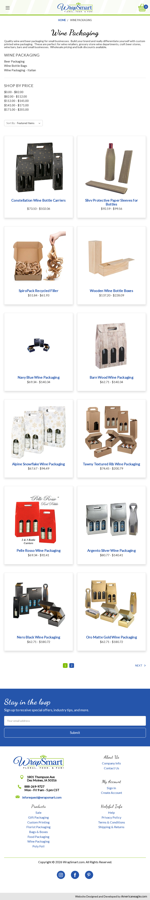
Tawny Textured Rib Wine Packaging (111, 464)
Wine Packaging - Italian (20, 70)
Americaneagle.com (134, 896)
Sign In (111, 788)
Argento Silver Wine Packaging (111, 550)
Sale (38, 812)
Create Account (111, 792)
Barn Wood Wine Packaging (111, 377)
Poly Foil (38, 846)
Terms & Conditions (111, 822)
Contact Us (111, 768)
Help (111, 812)
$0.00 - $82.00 (13, 92)
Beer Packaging (14, 61)
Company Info (111, 763)
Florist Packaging (38, 827)
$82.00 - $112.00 (15, 96)
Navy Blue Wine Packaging (39, 377)
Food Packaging (38, 836)
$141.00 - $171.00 (16, 105)
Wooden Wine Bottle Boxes (111, 290)
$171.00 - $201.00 (16, 109)
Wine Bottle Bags (15, 65)
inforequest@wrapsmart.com (42, 797)
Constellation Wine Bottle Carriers (38, 200)
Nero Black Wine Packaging (38, 637)
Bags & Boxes (38, 832)
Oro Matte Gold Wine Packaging (111, 637)
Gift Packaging (38, 817)
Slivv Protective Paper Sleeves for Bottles (111, 202)
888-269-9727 (34, 786)
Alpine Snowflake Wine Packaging (38, 464)
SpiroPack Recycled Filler (38, 290)
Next (139, 665)
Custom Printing (38, 822)
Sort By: (10, 123)
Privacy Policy (111, 817)
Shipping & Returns (111, 827)
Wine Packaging (38, 841)
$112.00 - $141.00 (16, 100)
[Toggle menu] (8, 7)
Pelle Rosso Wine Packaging (39, 550)
